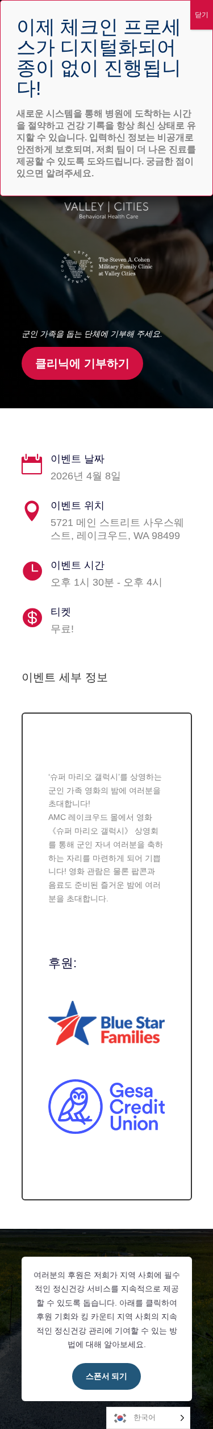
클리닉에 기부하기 (82, 363)
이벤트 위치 (78, 505)
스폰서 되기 (106, 1376)
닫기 (201, 15)
